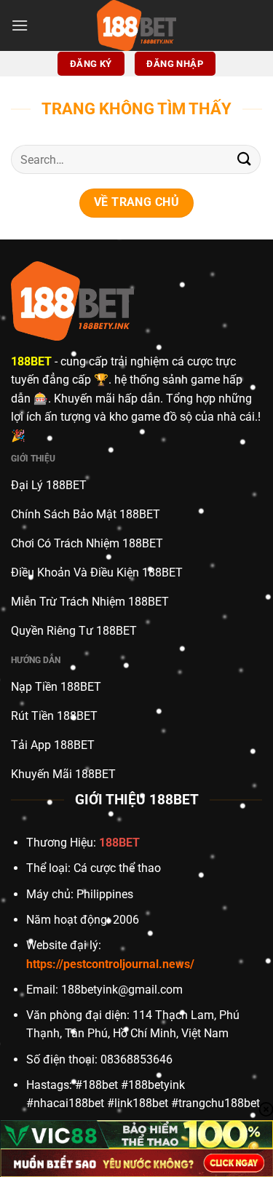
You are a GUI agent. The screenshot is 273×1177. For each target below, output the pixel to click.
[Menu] (19, 25)
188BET (31, 361)
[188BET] (137, 25)
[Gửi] (244, 160)
